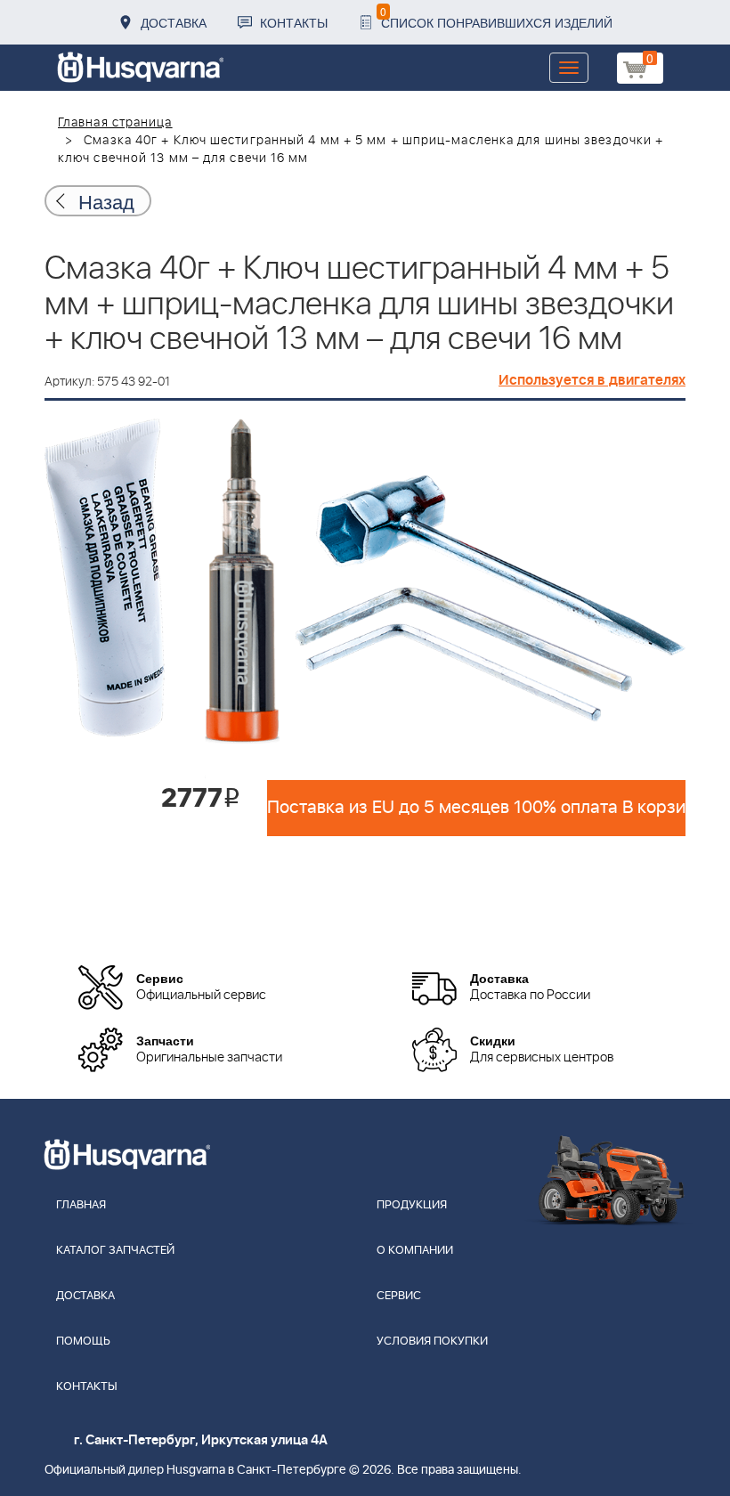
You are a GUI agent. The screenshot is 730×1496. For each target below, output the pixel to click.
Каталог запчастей (115, 1250)
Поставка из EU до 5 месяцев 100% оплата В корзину (476, 807)
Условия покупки (432, 1341)
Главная (81, 1205)
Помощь (83, 1341)
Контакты (294, 22)
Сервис (399, 1296)
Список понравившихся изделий (496, 17)
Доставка (174, 22)
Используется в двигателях (592, 380)
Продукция (412, 1205)
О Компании (415, 1250)
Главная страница (115, 123)
